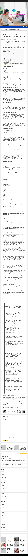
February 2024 (3, 510)
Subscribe (26, 26)
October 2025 (3, 479)
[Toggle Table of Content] (22, 50)
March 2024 (3, 509)
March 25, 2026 (9, 541)
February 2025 (3, 491)
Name (4, 429)
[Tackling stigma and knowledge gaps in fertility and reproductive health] (16, 544)
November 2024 (3, 496)
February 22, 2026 (22, 552)
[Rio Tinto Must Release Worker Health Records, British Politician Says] (3, 550)
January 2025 (3, 493)
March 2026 (3, 471)
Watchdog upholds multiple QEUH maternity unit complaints (9, 458)
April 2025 (2, 488)
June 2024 (2, 504)
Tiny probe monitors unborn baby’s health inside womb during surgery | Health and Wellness (23, 448)
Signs (12, 407)
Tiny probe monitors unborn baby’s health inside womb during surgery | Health (10, 448)
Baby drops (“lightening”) (8, 59)
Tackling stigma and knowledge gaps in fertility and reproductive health (11, 464)
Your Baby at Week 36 (7, 51)
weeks (17, 407)
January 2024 (3, 512)
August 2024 (3, 501)
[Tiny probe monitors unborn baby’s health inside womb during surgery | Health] (3, 447)
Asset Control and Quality (4, 529)
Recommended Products (7, 62)
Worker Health (3, 524)
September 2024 (3, 499)
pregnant (11, 407)
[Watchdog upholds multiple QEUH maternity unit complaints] (3, 539)
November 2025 (3, 477)
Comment (4, 419)
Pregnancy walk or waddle (8, 57)
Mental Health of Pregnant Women (6, 519)
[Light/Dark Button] (24, 26)
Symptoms (15, 407)
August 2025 (3, 482)
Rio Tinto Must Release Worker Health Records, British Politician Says (9, 551)
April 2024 (2, 507)
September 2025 (3, 480)
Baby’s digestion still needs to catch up (10, 55)
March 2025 (3, 490)
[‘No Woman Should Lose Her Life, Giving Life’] (16, 550)
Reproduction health (4, 521)
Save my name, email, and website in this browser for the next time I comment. (13, 438)
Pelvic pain (6, 58)
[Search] (25, 26)
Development (7, 407)
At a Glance (6, 52)
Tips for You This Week (7, 61)
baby (5, 407)
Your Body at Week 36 (7, 56)
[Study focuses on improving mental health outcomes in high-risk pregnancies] (3, 544)
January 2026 (3, 474)
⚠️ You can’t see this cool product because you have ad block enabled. (14, 63)
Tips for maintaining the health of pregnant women (8, 522)
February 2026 (3, 472)
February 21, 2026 (10, 450)
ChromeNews (16, 555)
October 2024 (3, 498)
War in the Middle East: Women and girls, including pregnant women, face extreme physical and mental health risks (23, 540)
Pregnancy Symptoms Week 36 (8, 60)
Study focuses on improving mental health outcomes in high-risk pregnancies (12, 462)
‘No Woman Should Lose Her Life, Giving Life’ (22, 550)
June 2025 (2, 485)
